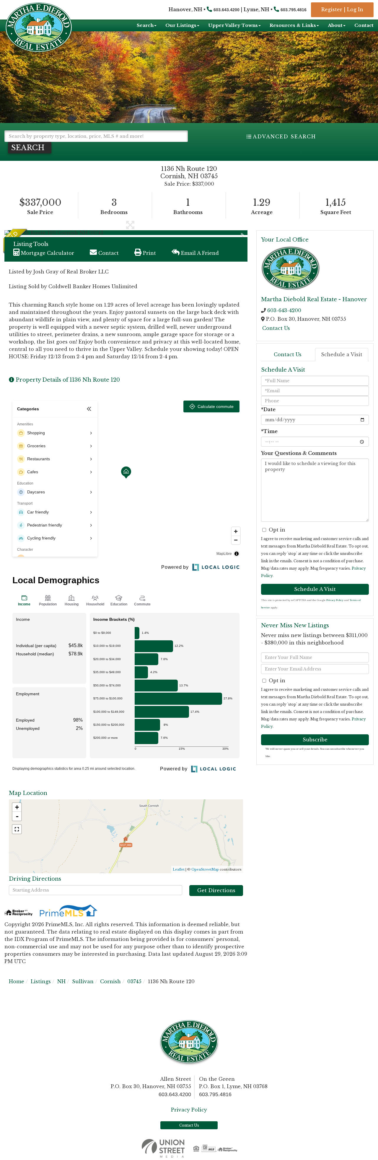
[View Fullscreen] (16, 829)
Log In (355, 9)
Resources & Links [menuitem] (293, 25)
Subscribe (315, 740)
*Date (268, 409)
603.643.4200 (226, 9)
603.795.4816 (294, 9)
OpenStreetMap (205, 869)
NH (61, 981)
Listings (41, 981)
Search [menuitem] (145, 25)
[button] (29, 147)
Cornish (110, 981)
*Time (269, 431)
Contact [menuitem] (364, 25)
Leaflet (179, 869)
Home (16, 981)
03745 (134, 981)
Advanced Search (284, 137)
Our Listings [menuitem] (180, 25)
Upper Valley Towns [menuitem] (233, 25)
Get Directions (216, 890)
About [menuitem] (335, 25)
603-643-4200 (284, 310)
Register (331, 9)
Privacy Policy (334, 600)
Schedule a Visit (341, 354)
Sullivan (83, 981)
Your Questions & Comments (299, 453)
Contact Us (276, 328)
